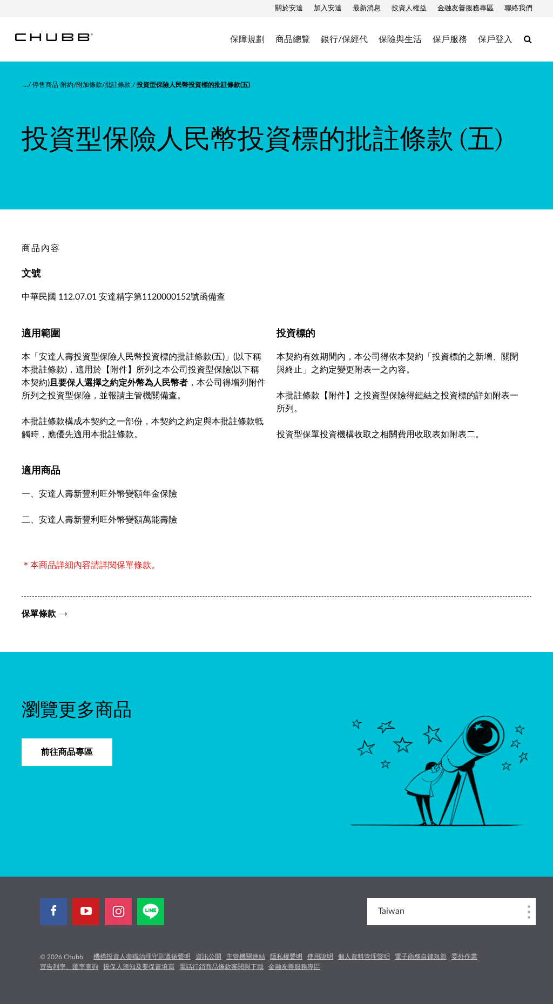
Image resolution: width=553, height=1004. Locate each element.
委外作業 (464, 956)
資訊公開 (208, 956)
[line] (150, 911)
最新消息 (367, 8)
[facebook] (53, 911)
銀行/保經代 (344, 39)
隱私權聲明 (286, 956)
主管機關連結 (245, 956)
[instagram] (118, 911)
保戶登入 (495, 39)
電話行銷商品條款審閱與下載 (221, 967)
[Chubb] (54, 36)
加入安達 (328, 8)
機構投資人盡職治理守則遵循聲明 (142, 956)
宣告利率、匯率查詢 (69, 967)
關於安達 (289, 8)
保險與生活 (400, 39)
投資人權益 (409, 8)
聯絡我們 (518, 8)
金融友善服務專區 (465, 8)
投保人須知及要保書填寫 (138, 967)
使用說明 (320, 956)
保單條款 (39, 613)
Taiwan (391, 911)
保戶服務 (450, 39)
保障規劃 (247, 39)
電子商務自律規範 (421, 956)
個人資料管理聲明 (364, 956)
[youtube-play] (85, 911)
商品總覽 (292, 39)
